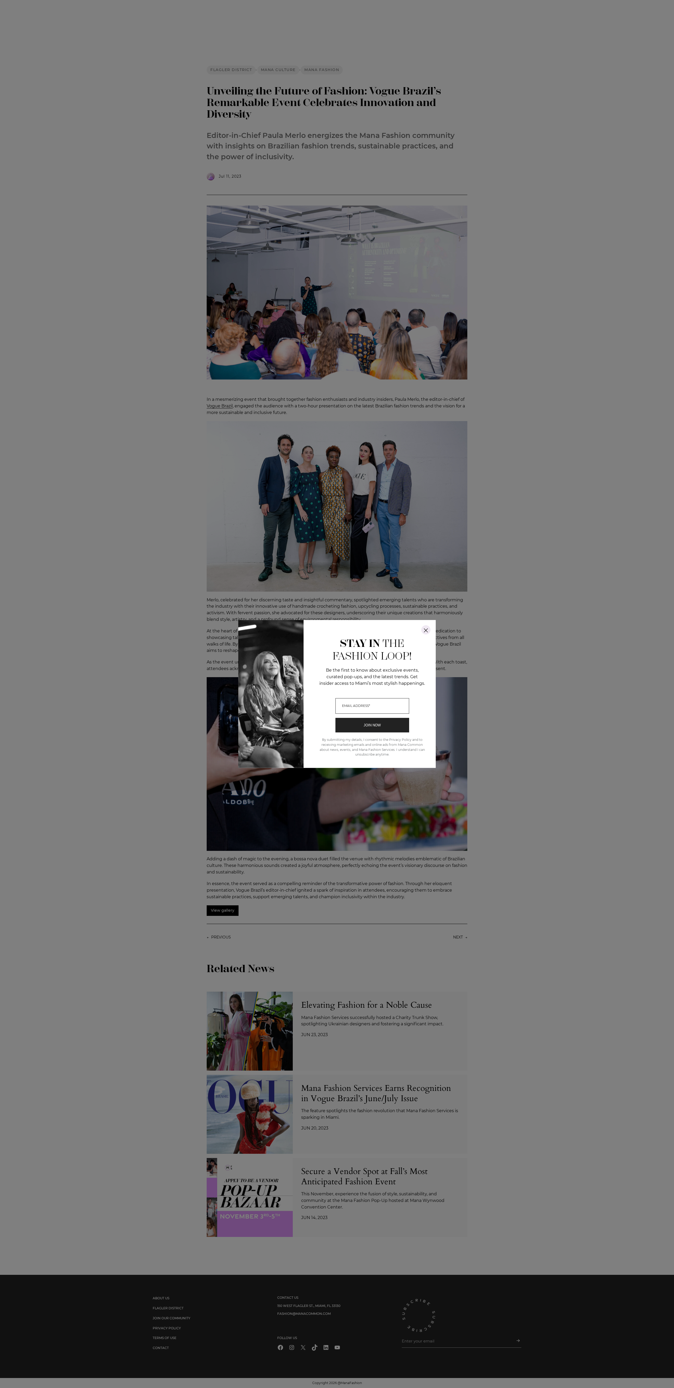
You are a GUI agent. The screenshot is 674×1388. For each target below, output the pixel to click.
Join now (372, 725)
